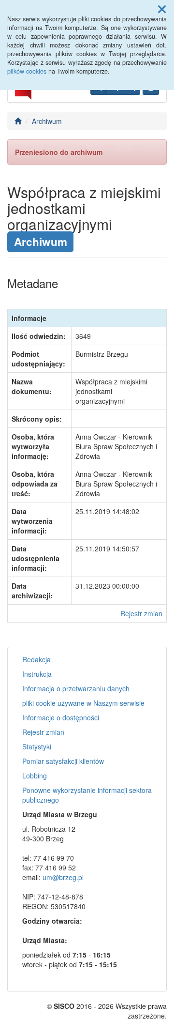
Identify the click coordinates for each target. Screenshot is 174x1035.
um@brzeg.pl (63, 877)
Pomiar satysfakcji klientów (63, 761)
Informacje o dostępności (60, 717)
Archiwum (47, 121)
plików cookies (26, 71)
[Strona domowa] (17, 121)
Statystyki (36, 746)
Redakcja (36, 659)
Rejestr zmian (141, 613)
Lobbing (34, 775)
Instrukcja (37, 674)
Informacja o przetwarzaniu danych (76, 688)
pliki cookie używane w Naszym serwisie (83, 703)
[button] (162, 8)
